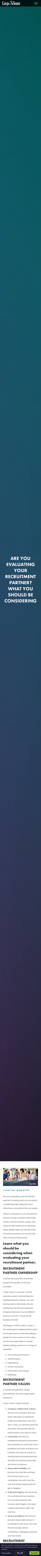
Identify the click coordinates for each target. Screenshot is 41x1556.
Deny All (20, 1553)
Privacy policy (6, 1553)
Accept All (34, 1553)
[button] (36, 3)
